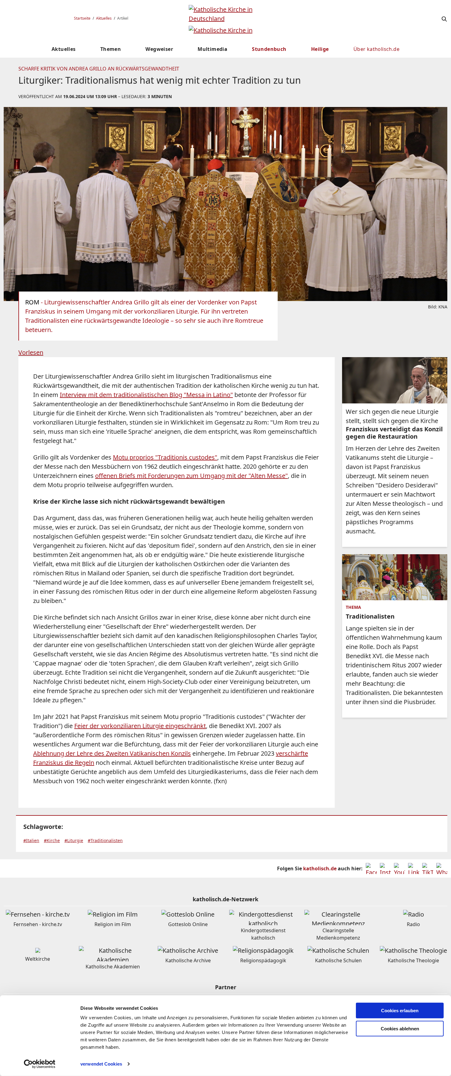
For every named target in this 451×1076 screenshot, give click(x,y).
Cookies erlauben (399, 1010)
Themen (110, 49)
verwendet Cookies (101, 1063)
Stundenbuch (269, 49)
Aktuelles (104, 18)
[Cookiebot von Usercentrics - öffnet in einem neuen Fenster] (40, 1064)
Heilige (320, 49)
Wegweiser (159, 49)
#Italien (31, 840)
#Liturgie (73, 840)
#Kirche (52, 840)
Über (376, 49)
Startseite (82, 18)
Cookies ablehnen (400, 1028)
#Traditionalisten (105, 840)
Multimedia (212, 49)
